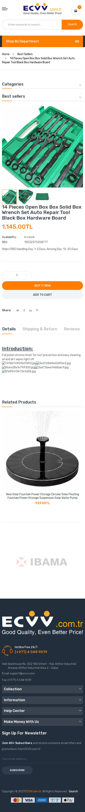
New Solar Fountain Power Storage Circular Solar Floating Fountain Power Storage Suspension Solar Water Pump (42, 496)
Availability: (9, 237)
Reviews (72, 329)
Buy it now (43, 285)
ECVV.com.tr (33, 791)
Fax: (4, 680)
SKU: (5, 242)
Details (9, 329)
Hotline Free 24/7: (26, 647)
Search (73, 791)
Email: (5, 673)
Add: (5, 664)
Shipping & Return (40, 329)
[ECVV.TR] (42, 6)
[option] (9, 197)
